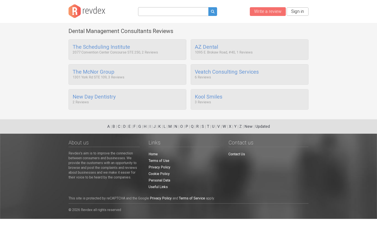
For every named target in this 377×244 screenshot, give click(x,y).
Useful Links (158, 187)
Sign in (297, 11)
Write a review (267, 11)
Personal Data (159, 180)
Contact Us (236, 154)
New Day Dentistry (94, 97)
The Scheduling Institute (101, 47)
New (249, 126)
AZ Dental (206, 47)
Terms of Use (159, 161)
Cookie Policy (159, 174)
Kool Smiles (208, 97)
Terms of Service (192, 198)
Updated (262, 126)
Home (153, 154)
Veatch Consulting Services (227, 72)
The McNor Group (93, 72)
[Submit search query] (212, 12)
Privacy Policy (159, 167)
